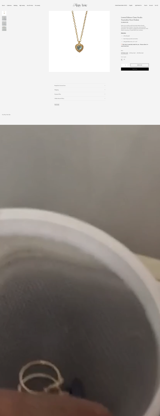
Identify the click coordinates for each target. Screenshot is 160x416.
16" (121, 59)
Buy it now (135, 69)
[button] (121, 5)
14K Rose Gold (132, 53)
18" (124, 59)
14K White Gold (140, 53)
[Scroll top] (157, 413)
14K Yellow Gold (124, 53)
